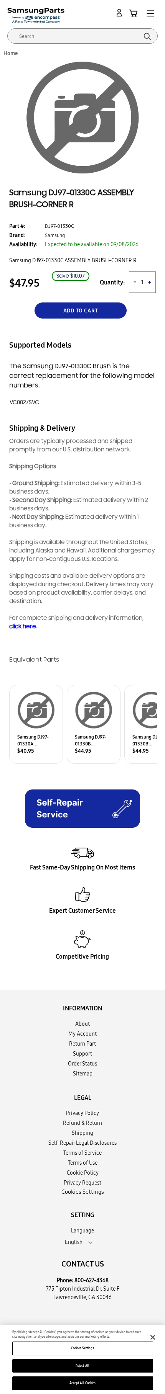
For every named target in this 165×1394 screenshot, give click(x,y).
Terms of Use (82, 1163)
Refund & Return (82, 1123)
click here (22, 626)
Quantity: (112, 282)
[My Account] (120, 13)
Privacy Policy (82, 1113)
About (82, 1024)
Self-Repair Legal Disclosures (82, 1143)
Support (82, 1053)
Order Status (82, 1063)
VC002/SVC (24, 402)
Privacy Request (82, 1182)
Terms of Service (82, 1153)
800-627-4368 (91, 1280)
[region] (82, 1359)
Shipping (82, 1133)
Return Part (82, 1044)
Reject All (82, 1365)
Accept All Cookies (82, 1383)
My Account (82, 1034)
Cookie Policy (83, 1173)
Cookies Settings (82, 1348)
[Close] (152, 1337)
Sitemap (82, 1073)
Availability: (23, 244)
